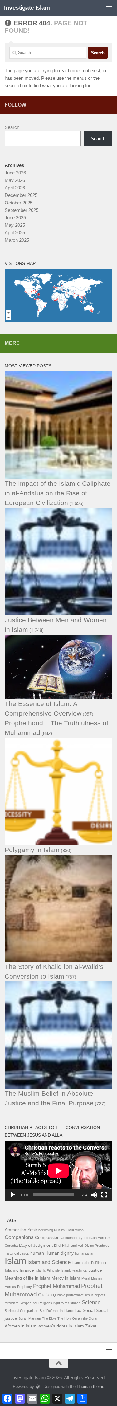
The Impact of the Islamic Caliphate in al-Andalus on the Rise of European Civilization (57, 493)
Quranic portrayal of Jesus (73, 1295)
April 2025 (15, 232)
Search (12, 127)
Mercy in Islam (65, 1278)
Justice (95, 1270)
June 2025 (15, 217)
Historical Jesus (17, 1253)
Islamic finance (19, 1270)
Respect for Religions (36, 1303)
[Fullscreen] (104, 1195)
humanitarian (84, 1253)
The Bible (49, 1318)
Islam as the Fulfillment (89, 1263)
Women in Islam (21, 1326)
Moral (85, 1278)
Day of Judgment (36, 1245)
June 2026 (15, 172)
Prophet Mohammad (56, 1286)
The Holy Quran (69, 1318)
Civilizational (75, 1230)
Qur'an (45, 1294)
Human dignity (59, 1253)
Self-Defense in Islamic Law (60, 1311)
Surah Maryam (29, 1318)
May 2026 (15, 180)
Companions (19, 1237)
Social (89, 1310)
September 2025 (21, 210)
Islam (15, 1261)
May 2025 (15, 225)
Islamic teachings (74, 1270)
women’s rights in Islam (61, 1326)
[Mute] (94, 1195)
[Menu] (109, 8)
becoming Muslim (51, 1230)
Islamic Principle (47, 1270)
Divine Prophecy (97, 1245)
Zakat (90, 1326)
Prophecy (24, 1287)
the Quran (90, 1318)
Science (91, 1302)
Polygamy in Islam (32, 849)
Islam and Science (49, 1262)
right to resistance (66, 1303)
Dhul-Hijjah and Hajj (68, 1245)
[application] (58, 1171)
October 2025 (18, 202)
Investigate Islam (27, 7)
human (37, 1253)
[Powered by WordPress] (37, 1387)
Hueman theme (90, 1386)
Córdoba (11, 1245)
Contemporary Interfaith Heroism (85, 1238)
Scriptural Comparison (21, 1311)
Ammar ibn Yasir (21, 1229)
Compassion (47, 1237)
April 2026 (15, 187)
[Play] (13, 1195)
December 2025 (21, 195)
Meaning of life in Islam (27, 1278)
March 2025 (17, 240)
